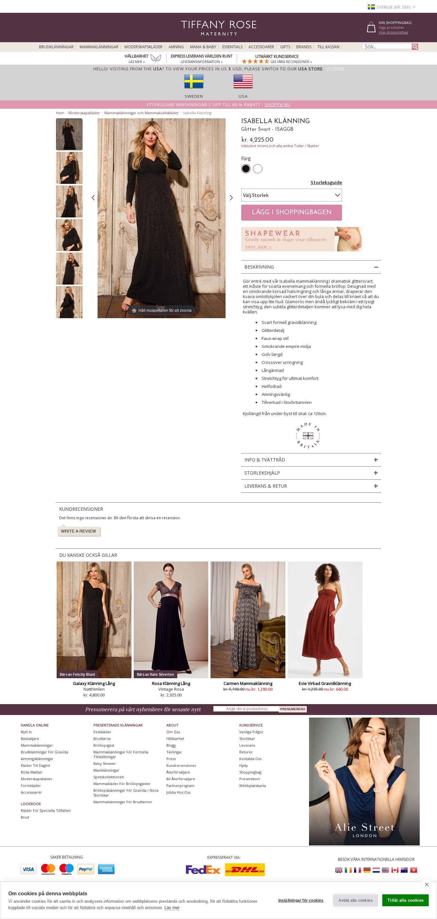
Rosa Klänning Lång (171, 683)
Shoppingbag (250, 772)
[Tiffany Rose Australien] (404, 870)
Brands (303, 47)
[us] (243, 90)
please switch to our (283, 69)
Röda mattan (31, 772)
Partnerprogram (180, 785)
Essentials (232, 47)
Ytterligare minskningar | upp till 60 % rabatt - (218, 104)
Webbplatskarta (252, 785)
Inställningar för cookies (301, 900)
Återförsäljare (178, 772)
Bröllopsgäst (103, 745)
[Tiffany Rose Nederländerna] (376, 870)
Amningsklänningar (37, 758)
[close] (426, 884)
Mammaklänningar (99, 47)
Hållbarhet (175, 738)
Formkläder (31, 785)
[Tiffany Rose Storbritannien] (339, 870)
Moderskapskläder (143, 47)
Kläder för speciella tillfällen (46, 810)
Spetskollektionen (108, 776)
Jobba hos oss (178, 792)
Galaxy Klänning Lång (94, 683)
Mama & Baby (203, 47)
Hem (60, 112)
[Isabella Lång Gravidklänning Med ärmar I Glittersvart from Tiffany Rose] (69, 134)
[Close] (335, 69)
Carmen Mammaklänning (248, 683)
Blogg (171, 745)
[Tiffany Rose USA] (385, 870)
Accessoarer (261, 47)
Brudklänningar (56, 47)
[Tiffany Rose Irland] (348, 870)
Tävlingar (174, 752)
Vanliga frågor (251, 731)
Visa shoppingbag (393, 32)
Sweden (194, 96)
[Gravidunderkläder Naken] (302, 253)
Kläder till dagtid (35, 765)
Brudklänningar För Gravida (44, 752)
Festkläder (102, 731)
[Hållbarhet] (155, 59)
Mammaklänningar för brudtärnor (122, 801)
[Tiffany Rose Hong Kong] (413, 870)
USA (243, 96)
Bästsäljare (30, 738)
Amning (176, 47)
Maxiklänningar (106, 770)
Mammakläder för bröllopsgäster (122, 783)
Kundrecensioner (181, 765)
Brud (25, 817)
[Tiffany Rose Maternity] (189, 39)
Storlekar (247, 738)
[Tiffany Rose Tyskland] (366, 870)
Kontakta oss (250, 758)
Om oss (173, 731)
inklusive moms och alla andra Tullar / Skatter (280, 145)
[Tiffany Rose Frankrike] (357, 870)
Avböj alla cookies (355, 900)
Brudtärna (102, 738)
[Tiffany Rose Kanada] (394, 870)
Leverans (247, 745)
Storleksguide (326, 182)
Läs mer (171, 907)
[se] (194, 90)
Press (171, 758)
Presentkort (249, 778)
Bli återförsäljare (180, 778)
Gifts (285, 47)
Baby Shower (104, 763)
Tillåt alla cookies (405, 900)
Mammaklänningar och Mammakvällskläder (141, 112)
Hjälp (243, 765)
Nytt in (26, 731)
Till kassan (328, 47)
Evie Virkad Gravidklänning (325, 683)
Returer (246, 752)
